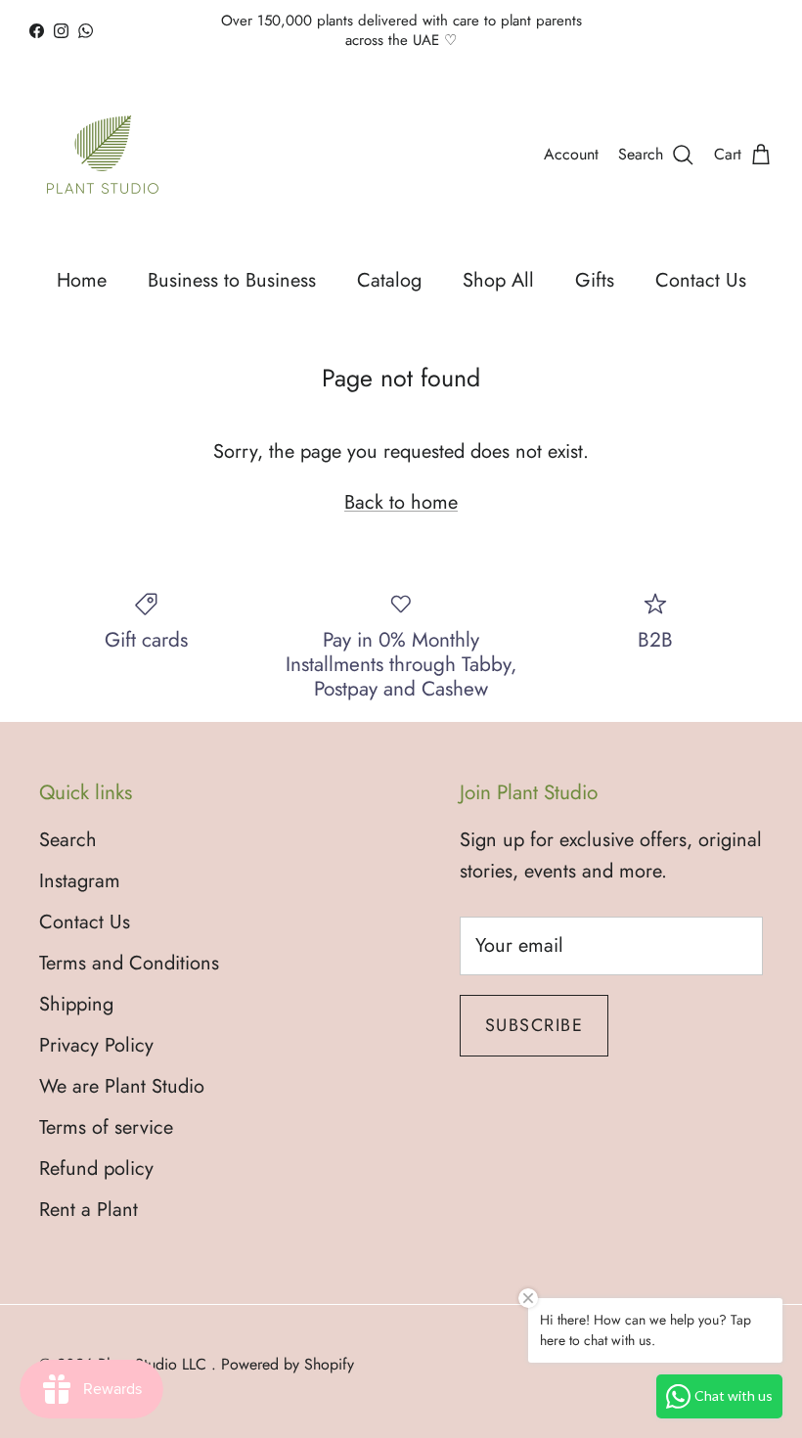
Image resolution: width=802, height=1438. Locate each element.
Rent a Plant (88, 1209)
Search (68, 840)
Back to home (401, 502)
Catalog (389, 280)
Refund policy (96, 1168)
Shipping (76, 1004)
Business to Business (232, 280)
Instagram (79, 881)
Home (82, 280)
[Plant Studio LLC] (102, 154)
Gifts (594, 280)
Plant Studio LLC (154, 1364)
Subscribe (534, 1025)
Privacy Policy (96, 1045)
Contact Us (700, 280)
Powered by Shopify (287, 1364)
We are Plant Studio (121, 1086)
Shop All (498, 280)
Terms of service (106, 1127)
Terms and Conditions (129, 963)
